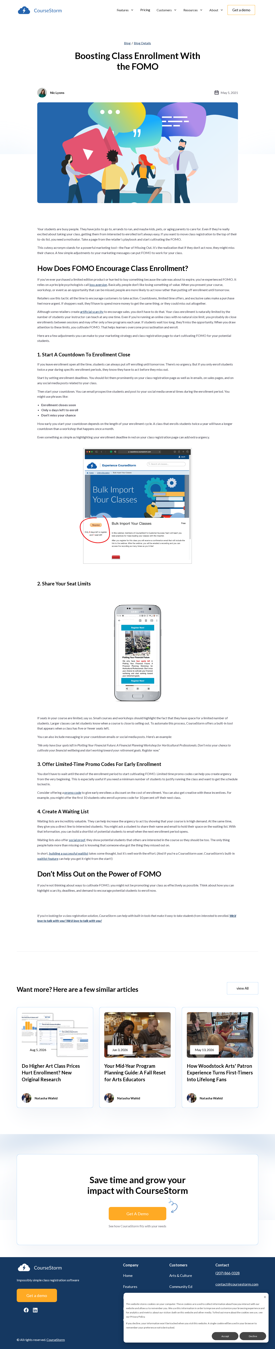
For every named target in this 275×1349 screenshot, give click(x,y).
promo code (72, 792)
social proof (77, 840)
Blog (127, 43)
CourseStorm (56, 1340)
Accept (225, 1336)
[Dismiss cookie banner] (265, 1297)
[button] (125, 10)
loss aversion (98, 284)
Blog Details (142, 43)
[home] (40, 10)
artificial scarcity (91, 311)
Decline (253, 1336)
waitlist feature (47, 858)
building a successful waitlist (68, 853)
